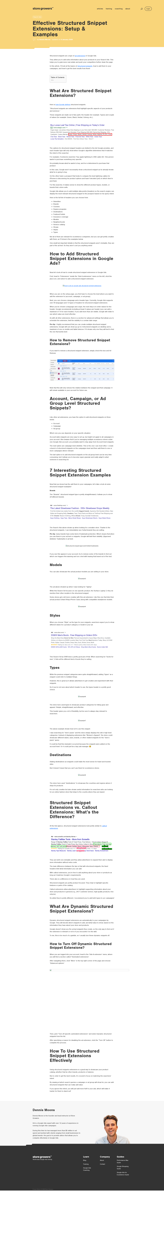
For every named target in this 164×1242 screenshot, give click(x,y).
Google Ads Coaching (87, 1169)
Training (109, 9)
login (148, 9)
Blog (84, 1160)
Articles (100, 9)
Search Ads (37, 17)
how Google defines (63, 105)
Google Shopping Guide (123, 1167)
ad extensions (80, 56)
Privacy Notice (37, 1189)
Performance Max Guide (122, 1161)
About (127, 9)
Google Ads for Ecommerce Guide (123, 1174)
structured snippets (85, 66)
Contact (102, 1164)
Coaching (119, 9)
